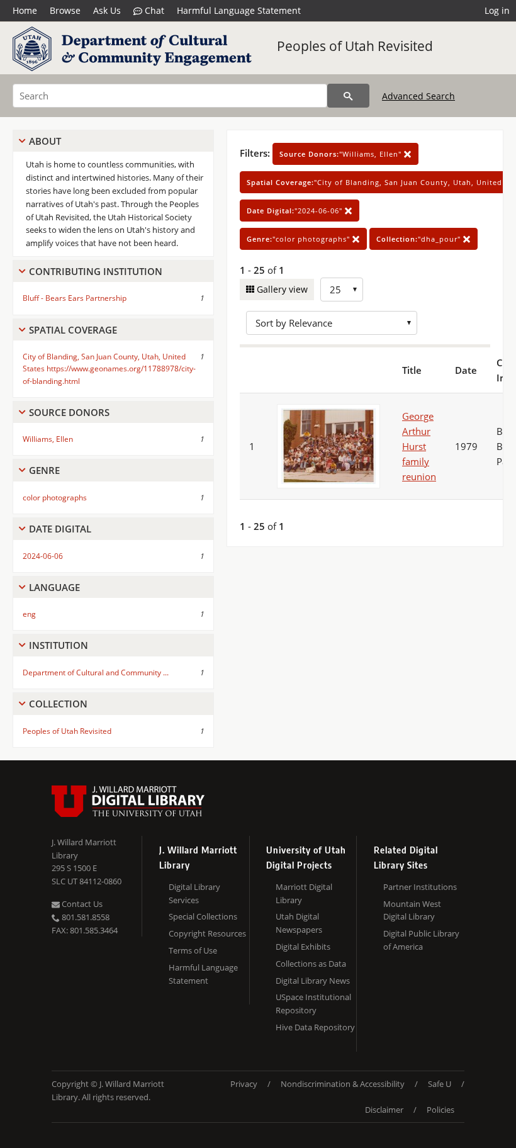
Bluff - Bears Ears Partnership (74, 298)
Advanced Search (418, 96)
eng (29, 614)
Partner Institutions (420, 886)
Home (25, 10)
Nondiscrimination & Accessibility (343, 1083)
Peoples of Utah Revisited (355, 46)
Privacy (243, 1083)
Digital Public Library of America (421, 940)
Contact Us (81, 903)
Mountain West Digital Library (412, 910)
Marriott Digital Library (304, 893)
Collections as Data (311, 963)
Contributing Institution (95, 271)
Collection (58, 703)
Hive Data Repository (315, 1027)
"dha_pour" (419, 239)
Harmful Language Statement (239, 10)
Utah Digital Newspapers (299, 923)
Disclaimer (384, 1109)
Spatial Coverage (73, 330)
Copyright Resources (207, 933)
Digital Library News (313, 980)
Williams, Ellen (48, 439)
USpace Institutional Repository (313, 1003)
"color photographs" (299, 239)
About (45, 141)
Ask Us (107, 10)
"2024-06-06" (296, 210)
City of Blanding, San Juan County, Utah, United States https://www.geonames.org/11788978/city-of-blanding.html (109, 368)
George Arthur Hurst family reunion (419, 446)
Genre (44, 470)
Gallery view (281, 289)
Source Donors (69, 412)
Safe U (439, 1083)
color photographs (55, 497)
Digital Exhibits (303, 946)
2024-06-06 (43, 556)
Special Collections (203, 916)
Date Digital (60, 528)
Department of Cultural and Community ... (96, 672)
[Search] (348, 96)
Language (54, 587)
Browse (65, 10)
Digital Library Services (194, 893)
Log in (497, 10)
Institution (58, 645)
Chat (153, 10)
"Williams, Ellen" (341, 154)
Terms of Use (193, 950)
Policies (440, 1109)
